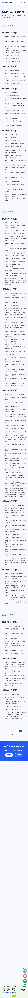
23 (16, 731)
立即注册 (19, 755)
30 (12, 734)
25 (24, 731)
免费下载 (9, 755)
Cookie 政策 (7, 992)
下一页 (17, 734)
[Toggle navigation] (24, 2)
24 (20, 731)
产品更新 (4, 26)
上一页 (5, 731)
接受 (14, 996)
